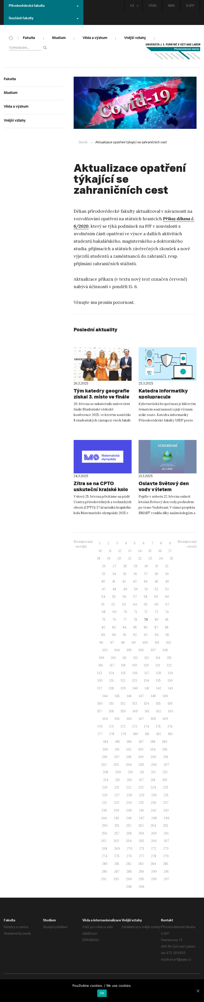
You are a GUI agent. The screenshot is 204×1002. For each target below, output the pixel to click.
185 (117, 742)
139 (123, 688)
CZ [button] (132, 6)
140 (135, 688)
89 (103, 635)
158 (111, 711)
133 (134, 680)
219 (164, 780)
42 (124, 581)
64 (135, 604)
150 (100, 703)
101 (157, 642)
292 (103, 879)
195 (164, 749)
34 (114, 574)
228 (129, 795)
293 (116, 879)
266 (154, 841)
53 (167, 589)
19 (108, 558)
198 (128, 757)
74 (167, 612)
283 (141, 864)
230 (154, 795)
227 (117, 795)
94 (156, 635)
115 (169, 658)
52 (156, 589)
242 (153, 810)
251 (116, 825)
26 (104, 566)
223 (141, 787)
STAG (152, 6)
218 (153, 780)
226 (104, 795)
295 (141, 879)
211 (142, 772)
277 (141, 856)
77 (125, 619)
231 (166, 795)
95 (167, 635)
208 (105, 772)
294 (129, 879)
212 (153, 772)
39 (167, 574)
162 (158, 711)
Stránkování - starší (187, 544)
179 (123, 734)
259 (141, 833)
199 (141, 757)
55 (114, 597)
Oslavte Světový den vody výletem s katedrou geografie (164, 489)
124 (111, 673)
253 (141, 825)
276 (129, 856)
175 (158, 726)
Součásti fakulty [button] (21, 18)
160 (135, 711)
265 (141, 841)
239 (116, 810)
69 (114, 612)
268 (104, 848)
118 (123, 665)
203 (116, 765)
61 (102, 604)
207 (166, 765)
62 (113, 604)
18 (98, 558)
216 (129, 780)
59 (156, 597)
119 (134, 665)
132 (123, 680)
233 (116, 803)
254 (153, 825)
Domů (83, 142)
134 (146, 680)
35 (124, 574)
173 (134, 726)
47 (103, 589)
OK (102, 993)
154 (146, 703)
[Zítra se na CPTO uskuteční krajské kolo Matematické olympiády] (103, 456)
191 (117, 749)
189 (164, 742)
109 (101, 658)
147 (141, 696)
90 (114, 635)
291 (166, 871)
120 (146, 665)
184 (105, 742)
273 (165, 848)
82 (103, 627)
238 (104, 810)
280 (104, 864)
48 (114, 589)
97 (112, 642)
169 (165, 719)
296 (154, 879)
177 (100, 734)
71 (135, 612)
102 (168, 642)
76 (114, 619)
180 (135, 734)
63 (124, 604)
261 (166, 833)
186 (129, 742)
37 (146, 574)
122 (169, 665)
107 (153, 650)
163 (170, 711)
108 (165, 650)
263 (116, 841)
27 (114, 566)
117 (112, 665)
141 (147, 688)
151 (111, 703)
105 (129, 650)
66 (156, 604)
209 (118, 772)
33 (103, 574)
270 (129, 848)
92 (135, 635)
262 (103, 841)
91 (124, 635)
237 (165, 803)
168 (153, 719)
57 (135, 597)
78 (135, 619)
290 (154, 871)
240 (129, 810)
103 (104, 650)
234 (129, 803)
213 (165, 772)
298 (129, 887)
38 (156, 574)
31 (156, 566)
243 (166, 810)
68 (103, 612)
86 (146, 627)
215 (117, 780)
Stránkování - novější (83, 544)
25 (171, 558)
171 (111, 726)
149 (165, 696)
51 (146, 589)
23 (150, 558)
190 (105, 749)
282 (128, 864)
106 (141, 650)
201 (165, 757)
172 (123, 726)
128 (158, 673)
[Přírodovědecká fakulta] (11, 37)
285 (165, 864)
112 (135, 658)
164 (105, 719)
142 (158, 688)
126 (135, 673)
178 (111, 734)
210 (130, 772)
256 (104, 833)
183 (170, 734)
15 (150, 551)
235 (141, 803)
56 (124, 597)
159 (123, 711)
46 (167, 581)
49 (125, 589)
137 (99, 688)
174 (146, 726)
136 (170, 680)
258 (129, 833)
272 (153, 848)
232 (104, 803)
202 (103, 765)
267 (166, 841)
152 (123, 703)
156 (170, 703)
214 (105, 780)
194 (152, 749)
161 (147, 711)
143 (170, 688)
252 (128, 825)
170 (100, 726)
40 (103, 581)
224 (153, 787)
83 (114, 627)
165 (117, 719)
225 (165, 787)
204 (129, 765)
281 (116, 864)
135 (158, 680)
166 (129, 719)
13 (129, 551)
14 (140, 551)
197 (116, 757)
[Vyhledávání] (46, 47)
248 (154, 818)
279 (166, 856)
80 (156, 619)
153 (134, 703)
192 (128, 749)
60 (167, 597)
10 (100, 551)
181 (147, 734)
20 (119, 558)
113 (147, 658)
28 (125, 566)
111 (124, 658)
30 (146, 566)
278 (153, 856)
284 (153, 864)
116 (101, 665)
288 (129, 871)
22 (140, 558)
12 (119, 551)
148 (153, 696)
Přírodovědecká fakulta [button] (27, 6)
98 (123, 642)
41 (113, 581)
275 (116, 856)
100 (145, 642)
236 (153, 803)
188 (153, 742)
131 (111, 680)
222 (128, 787)
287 (116, 871)
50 (136, 589)
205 (141, 765)
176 (170, 726)
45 (156, 581)
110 (113, 658)
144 (105, 696)
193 (140, 749)
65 (146, 604)
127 (147, 673)
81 (166, 619)
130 (100, 680)
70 (125, 612)
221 (116, 787)
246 (129, 818)
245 (116, 818)
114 (158, 658)
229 (141, 795)
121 (158, 665)
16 (160, 551)
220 (104, 787)
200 (153, 757)
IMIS (171, 6)
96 (101, 642)
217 (141, 780)
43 (135, 581)
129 (170, 673)
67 (167, 604)
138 (111, 688)
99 (134, 642)
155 (158, 703)
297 (166, 879)
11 (110, 551)
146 (129, 696)
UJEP (190, 6)
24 (161, 558)
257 (116, 833)
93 (146, 635)
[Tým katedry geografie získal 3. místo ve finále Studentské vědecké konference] (103, 364)
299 (141, 887)
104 (117, 650)
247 (141, 818)
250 (104, 825)
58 (145, 597)
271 (141, 848)
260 (154, 833)
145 (117, 696)
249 (166, 818)
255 (165, 825)
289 (141, 871)
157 (99, 711)
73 (156, 612)
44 (146, 581)
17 (170, 551)
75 (103, 619)
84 (124, 627)
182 (158, 734)
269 (117, 848)
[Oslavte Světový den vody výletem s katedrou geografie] (168, 456)
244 (104, 818)
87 (156, 627)
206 (154, 765)
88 (166, 627)
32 (166, 566)
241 (141, 810)
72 (146, 612)
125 (123, 673)
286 (104, 871)
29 (135, 566)
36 (135, 574)
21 (129, 558)
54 (103, 597)
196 (104, 757)
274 (104, 856)
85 (135, 627)
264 (129, 841)
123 (99, 673)
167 (141, 719)
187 (141, 742)
